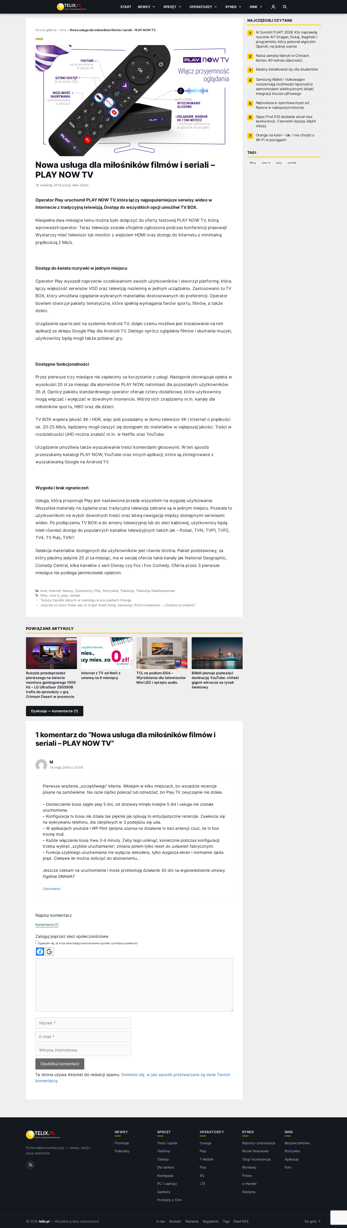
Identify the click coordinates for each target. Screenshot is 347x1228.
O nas (160, 1221)
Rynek (231, 7)
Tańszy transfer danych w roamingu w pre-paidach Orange (85, 600)
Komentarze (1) (47, 924)
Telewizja (127, 591)
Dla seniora (165, 1167)
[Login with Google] (49, 951)
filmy (44, 595)
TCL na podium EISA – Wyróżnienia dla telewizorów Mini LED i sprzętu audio (161, 678)
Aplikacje (292, 1159)
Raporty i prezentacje (258, 1143)
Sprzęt (169, 7)
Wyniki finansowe (255, 1151)
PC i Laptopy (167, 1184)
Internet (55, 591)
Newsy (144, 7)
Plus (203, 1167)
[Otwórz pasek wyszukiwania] (284, 7)
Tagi (226, 1221)
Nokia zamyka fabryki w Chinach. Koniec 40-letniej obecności (283, 58)
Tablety (163, 1159)
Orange (205, 1143)
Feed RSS (241, 1221)
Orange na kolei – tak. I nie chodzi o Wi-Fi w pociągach (285, 137)
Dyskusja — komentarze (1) (54, 711)
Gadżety (163, 1192)
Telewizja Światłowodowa (155, 591)
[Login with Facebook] (40, 951)
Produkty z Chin (169, 1200)
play (65, 595)
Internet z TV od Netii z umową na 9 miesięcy (100, 675)
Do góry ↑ (313, 1221)
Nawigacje (165, 1176)
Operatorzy (201, 7)
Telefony (163, 1151)
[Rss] (30, 1165)
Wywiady (249, 1167)
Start (125, 7)
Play (97, 591)
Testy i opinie (167, 1143)
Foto (288, 1167)
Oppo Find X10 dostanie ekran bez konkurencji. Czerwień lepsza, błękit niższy (286, 121)
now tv (55, 595)
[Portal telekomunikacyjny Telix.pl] (43, 1135)
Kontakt (175, 1221)
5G (202, 1176)
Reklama (248, 1192)
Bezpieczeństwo (297, 1143)
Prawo (247, 1176)
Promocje (122, 1143)
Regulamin (211, 1221)
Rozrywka (110, 591)
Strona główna (45, 30)
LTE (202, 1184)
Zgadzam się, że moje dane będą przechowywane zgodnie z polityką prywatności (88, 943)
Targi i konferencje (256, 1159)
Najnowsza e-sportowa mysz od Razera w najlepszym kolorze (282, 105)
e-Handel (249, 1184)
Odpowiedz (52, 889)
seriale (75, 595)
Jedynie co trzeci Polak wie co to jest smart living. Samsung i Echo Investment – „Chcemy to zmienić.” (118, 605)
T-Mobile (206, 1159)
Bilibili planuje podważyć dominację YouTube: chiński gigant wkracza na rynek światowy (215, 680)
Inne (254, 7)
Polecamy (122, 1151)
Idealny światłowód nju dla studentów (287, 69)
